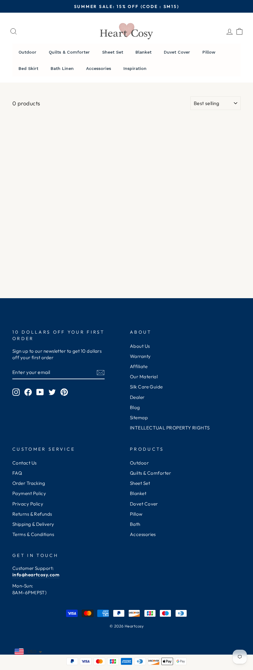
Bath (135, 524)
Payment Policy (29, 493)
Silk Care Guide (146, 387)
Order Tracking (28, 483)
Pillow (136, 514)
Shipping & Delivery (33, 524)
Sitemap (139, 417)
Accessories (143, 534)
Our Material (144, 377)
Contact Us (24, 463)
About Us (140, 346)
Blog (135, 407)
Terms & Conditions (33, 534)
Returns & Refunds (32, 514)
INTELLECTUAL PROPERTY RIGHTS (170, 428)
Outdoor (139, 463)
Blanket (138, 493)
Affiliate (138, 366)
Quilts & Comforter (150, 473)
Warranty (140, 356)
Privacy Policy (27, 504)
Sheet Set (140, 483)
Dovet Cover (144, 504)
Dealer (137, 397)
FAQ (17, 473)
